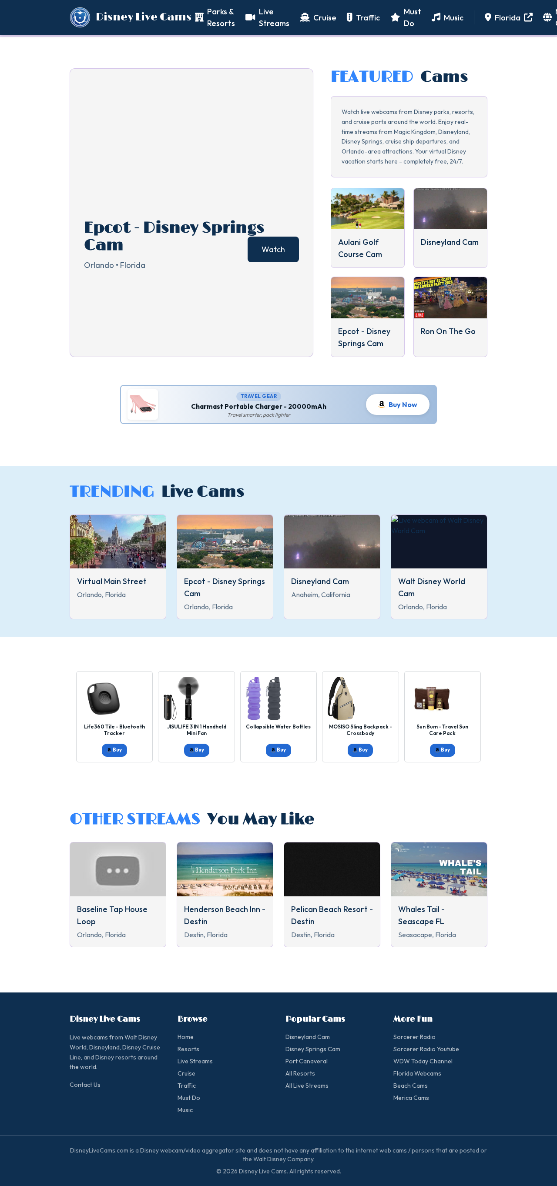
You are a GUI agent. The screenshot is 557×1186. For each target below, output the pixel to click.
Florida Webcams (417, 1073)
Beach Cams (410, 1085)
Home (186, 1037)
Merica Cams (411, 1098)
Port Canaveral (306, 1061)
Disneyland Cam (307, 1037)
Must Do (189, 1098)
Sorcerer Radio (414, 1037)
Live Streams (195, 1061)
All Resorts (300, 1073)
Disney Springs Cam (312, 1049)
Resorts (188, 1049)
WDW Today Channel (423, 1061)
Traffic (187, 1085)
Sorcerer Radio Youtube (426, 1049)
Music (185, 1110)
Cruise (186, 1073)
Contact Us (85, 1085)
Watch (273, 249)
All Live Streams (307, 1085)
